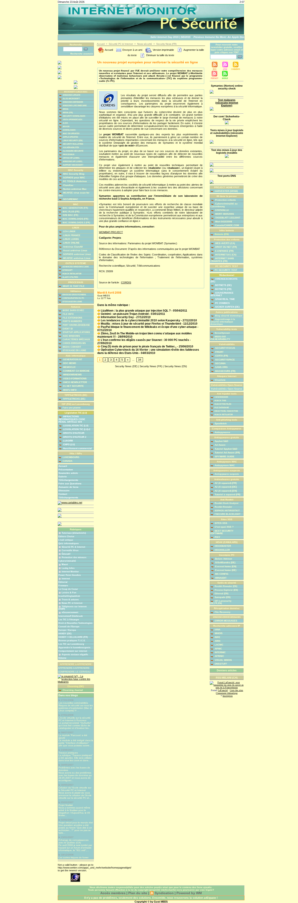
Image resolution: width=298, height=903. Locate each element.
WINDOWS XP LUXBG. (72, 161)
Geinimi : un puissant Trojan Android (124, 314)
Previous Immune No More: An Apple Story (214, 37)
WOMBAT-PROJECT (111, 232)
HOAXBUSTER (222, 546)
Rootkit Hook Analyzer (226, 503)
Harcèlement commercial (77, 448)
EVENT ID (67, 329)
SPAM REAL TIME (224, 299)
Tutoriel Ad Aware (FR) (227, 452)
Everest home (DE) (225, 570)
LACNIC (218, 644)
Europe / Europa (67, 630)
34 (139, 359)
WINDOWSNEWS (72, 374)
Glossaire (64, 490)
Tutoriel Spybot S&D (225, 449)
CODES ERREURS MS (74, 343)
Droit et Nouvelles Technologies (75, 623)
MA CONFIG (221, 574)
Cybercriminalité (67, 561)
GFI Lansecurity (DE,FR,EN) (220, 602)
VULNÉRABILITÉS (70, 147)
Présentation (65, 469)
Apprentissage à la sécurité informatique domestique (222, 321)
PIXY (217, 537)
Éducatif (66, 554)
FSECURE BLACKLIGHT (227, 514)
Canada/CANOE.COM (226, 225)
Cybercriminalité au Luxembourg (223, 204)
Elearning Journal (72, 690)
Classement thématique (226, 693)
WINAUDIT (220, 578)
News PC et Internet (72, 603)
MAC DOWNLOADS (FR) (75, 219)
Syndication (164, 893)
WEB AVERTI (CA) (224, 243)
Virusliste (220, 380)
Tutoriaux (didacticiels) (74, 533)
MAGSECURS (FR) (224, 371)
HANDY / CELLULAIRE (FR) (73, 637)
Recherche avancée (81, 53)
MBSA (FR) (67, 113)
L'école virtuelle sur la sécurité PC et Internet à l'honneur (74, 719)
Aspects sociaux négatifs (75, 654)
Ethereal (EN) (221, 593)
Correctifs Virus (70, 550)
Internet (66, 578)
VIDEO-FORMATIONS (74, 378)
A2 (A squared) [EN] (225, 490)
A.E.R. (65, 123)
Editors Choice (66, 536)
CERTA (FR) (221, 355)
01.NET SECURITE (73, 386)
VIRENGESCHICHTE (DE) (224, 280)
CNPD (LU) (68, 444)
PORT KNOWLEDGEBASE (76, 325)
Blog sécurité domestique (228, 316)
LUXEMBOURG (70, 457)
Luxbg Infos (68, 568)
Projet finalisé (65, 805)
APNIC (218, 648)
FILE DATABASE (221, 408)
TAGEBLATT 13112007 (227, 217)
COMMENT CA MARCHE (76, 371)
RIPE (217, 637)
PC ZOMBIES (222, 303)
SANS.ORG (221, 367)
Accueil (62, 466)
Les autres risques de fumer (73, 857)
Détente (62, 658)
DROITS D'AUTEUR (73, 433)
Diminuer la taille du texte (160, 55)
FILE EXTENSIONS (72, 318)
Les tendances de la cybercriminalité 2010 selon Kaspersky (140, 320)
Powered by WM (189, 893)
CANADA (67, 461)
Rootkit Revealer (223, 507)
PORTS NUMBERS (72, 321)
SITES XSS (220, 523)
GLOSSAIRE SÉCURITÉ (72, 151)
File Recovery (222, 612)
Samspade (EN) (222, 597)
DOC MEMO (69, 363)
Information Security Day (117, 317)
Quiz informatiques (68, 543)
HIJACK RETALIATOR (71, 274)
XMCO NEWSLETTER (74, 382)
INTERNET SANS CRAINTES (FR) (222, 259)
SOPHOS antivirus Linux (76, 254)
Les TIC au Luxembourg (71, 644)
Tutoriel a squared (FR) (227, 494)
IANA (217, 629)
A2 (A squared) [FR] (225, 483)
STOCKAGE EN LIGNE (72, 302)
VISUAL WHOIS (223, 660)
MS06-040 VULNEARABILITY (220, 337)
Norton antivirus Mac (74, 189)
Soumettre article (68, 473)
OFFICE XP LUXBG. (71, 158)
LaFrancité (223, 690)
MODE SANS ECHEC (73, 310)
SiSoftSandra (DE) (224, 562)
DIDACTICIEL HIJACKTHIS (226, 411)
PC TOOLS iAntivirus (74, 181)
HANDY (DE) (64, 633)
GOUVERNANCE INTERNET (222, 294)
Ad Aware (220, 445)
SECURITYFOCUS (224, 348)
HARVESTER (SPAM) (226, 191)
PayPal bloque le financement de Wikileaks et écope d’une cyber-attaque (148, 327)
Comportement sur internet (72, 651)
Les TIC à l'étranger (68, 619)
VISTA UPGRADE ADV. (72, 120)
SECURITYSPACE (224, 359)
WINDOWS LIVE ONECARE (74, 106)
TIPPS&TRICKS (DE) (73, 398)
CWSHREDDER (221, 397)
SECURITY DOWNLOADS (73, 116)
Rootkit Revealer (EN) (225, 586)
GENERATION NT (72, 359)
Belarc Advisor (223, 558)
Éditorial (63, 582)
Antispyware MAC (224, 465)
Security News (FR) (166, 44)
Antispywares (222, 432)
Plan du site (137, 893)
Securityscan (222, 333)
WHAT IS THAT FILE (73, 286)
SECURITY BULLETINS (72, 144)
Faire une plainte (71, 408)
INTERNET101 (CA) (225, 254)
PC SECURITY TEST (225, 270)
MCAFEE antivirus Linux (76, 258)
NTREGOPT (67, 270)
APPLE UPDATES (70, 137)
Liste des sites (236, 690)
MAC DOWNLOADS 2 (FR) (76, 222)
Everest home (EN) (225, 566)
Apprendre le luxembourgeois (74, 647)
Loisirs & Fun (69, 592)
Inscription (228, 696)
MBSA (65, 109)
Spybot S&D (221, 441)
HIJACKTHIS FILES (222, 404)
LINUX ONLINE (71, 242)
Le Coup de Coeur (68, 589)
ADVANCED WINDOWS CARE (75, 267)
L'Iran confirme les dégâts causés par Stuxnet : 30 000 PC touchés (144, 340)
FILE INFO (68, 314)
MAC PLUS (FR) (70, 211)
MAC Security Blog (73, 174)
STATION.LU (221, 210)
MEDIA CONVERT (71, 347)
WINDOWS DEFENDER (72, 102)
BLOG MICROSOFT (71, 99)
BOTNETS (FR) (222, 289)
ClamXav (67, 185)
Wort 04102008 (223, 221)
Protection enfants (225, 200)
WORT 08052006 (224, 214)
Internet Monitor (70, 571)
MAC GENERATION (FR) (75, 208)
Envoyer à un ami (132, 49)
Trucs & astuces (70, 599)
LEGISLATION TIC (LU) (75, 425)
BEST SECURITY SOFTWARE (222, 532)
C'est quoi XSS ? (224, 527)
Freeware (63, 585)
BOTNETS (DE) (223, 285)
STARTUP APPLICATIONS (76, 332)
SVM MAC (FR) (70, 215)
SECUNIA (220, 363)
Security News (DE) (126, 366)
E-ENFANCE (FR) (224, 251)
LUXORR (67, 440)
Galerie (62, 476)
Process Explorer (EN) (226, 590)
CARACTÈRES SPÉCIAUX (76, 339)
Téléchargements (68, 480)
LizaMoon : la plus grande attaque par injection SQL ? (135, 310)
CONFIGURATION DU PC (73, 298)
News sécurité (144, 44)
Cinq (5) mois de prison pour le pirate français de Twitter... (138, 346)
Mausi (65, 564)
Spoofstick (220, 423)
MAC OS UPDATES (70, 133)
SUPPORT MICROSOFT (72, 165)
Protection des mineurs (74, 557)
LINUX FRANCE (71, 235)
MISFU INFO (69, 390)
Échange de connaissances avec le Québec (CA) (73, 841)
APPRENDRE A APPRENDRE (74, 668)
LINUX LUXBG (70, 239)
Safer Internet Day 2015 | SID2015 (165, 37)
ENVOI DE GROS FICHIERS (74, 295)
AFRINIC (219, 656)
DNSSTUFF (220, 663)
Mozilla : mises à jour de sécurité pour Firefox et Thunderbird (140, 323)
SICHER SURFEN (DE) (227, 307)
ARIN (217, 641)
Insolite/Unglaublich (69, 596)
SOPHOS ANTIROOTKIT (227, 510)
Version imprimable (163, 49)
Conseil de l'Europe (68, 626)
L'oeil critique (65, 540)
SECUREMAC (70, 199)
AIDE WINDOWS (71, 336)
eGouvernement (70, 612)
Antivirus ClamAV (72, 246)
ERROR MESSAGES (225, 620)
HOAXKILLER (222, 550)
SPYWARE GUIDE (224, 456)
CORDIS (126, 282)
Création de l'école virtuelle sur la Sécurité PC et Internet (74, 788)
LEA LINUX (68, 231)
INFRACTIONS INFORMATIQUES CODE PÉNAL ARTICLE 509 (71, 419)
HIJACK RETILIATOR (223, 415)
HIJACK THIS (220, 401)
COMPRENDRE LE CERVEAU (74, 671)
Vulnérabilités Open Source (226, 388)
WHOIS (218, 633)
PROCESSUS (68, 154)
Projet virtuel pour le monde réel (75, 822)
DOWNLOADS (68, 130)
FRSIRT (219, 352)
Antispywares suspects (226, 474)
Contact (62, 494)
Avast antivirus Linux (74, 250)
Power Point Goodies (69, 575)
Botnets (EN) (221, 234)
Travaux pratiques (68, 752)
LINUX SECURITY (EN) (72, 140)
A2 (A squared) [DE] (225, 486)
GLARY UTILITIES (70, 277)
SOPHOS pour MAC (73, 177)
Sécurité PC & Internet (73, 547)
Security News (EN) (175, 366)
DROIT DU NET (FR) (225, 247)
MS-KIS (65, 127)
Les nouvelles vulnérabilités (73, 703)
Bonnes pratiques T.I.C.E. (72, 640)
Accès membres (112, 893)
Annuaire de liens (68, 487)
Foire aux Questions (69, 483)
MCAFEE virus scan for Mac (73, 194)
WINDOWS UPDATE (71, 95)
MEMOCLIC (69, 367)
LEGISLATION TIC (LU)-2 (76, 429)
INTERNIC (220, 652)
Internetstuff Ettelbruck (70, 616)
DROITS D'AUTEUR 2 (74, 437)
